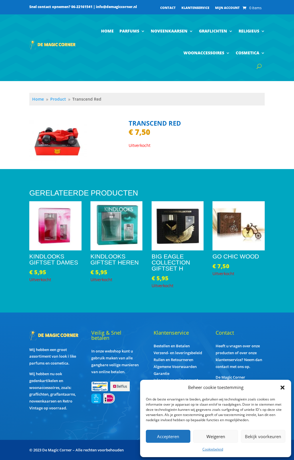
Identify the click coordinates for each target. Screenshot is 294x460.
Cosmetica (247, 52)
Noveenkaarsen (169, 31)
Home (107, 31)
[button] (282, 387)
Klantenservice (195, 8)
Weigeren (215, 436)
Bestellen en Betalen (172, 345)
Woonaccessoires (203, 52)
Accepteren (168, 436)
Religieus (249, 31)
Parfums (129, 31)
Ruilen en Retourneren (173, 359)
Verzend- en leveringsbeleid (178, 352)
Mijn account (227, 8)
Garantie (161, 373)
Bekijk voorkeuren (263, 436)
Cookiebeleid (212, 449)
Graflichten (213, 31)
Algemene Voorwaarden (175, 366)
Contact (168, 8)
